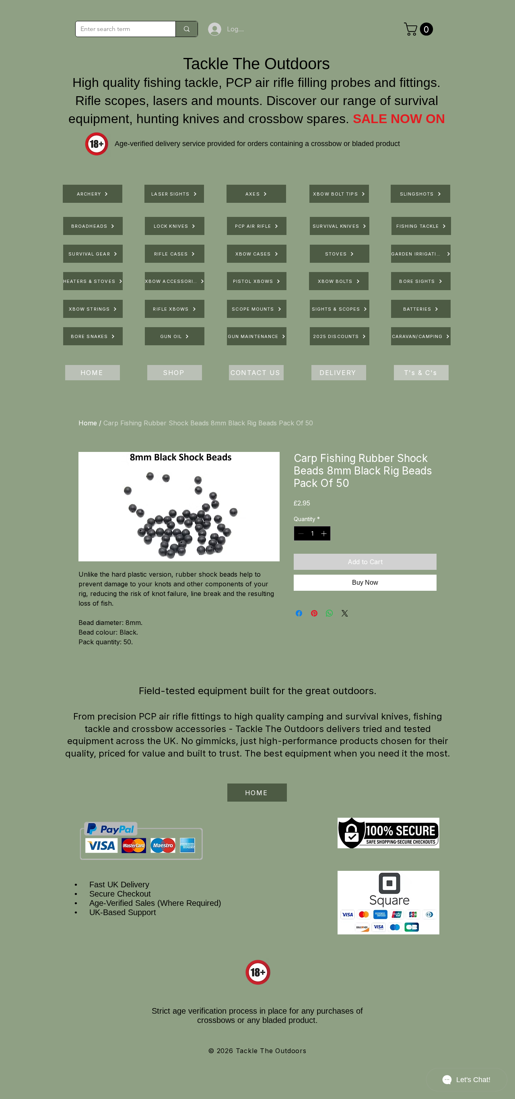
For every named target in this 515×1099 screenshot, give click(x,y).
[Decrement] (300, 533)
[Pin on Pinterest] (314, 613)
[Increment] (324, 533)
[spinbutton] (312, 533)
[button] (420, 29)
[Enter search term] (186, 29)
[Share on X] (345, 613)
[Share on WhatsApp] (329, 613)
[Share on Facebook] (299, 613)
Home (87, 423)
